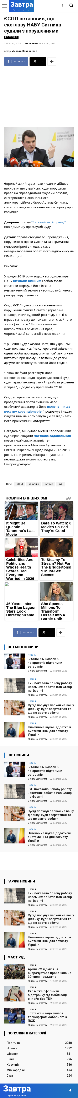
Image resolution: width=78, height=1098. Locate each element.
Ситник (49, 484)
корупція (34, 484)
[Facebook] (62, 5)
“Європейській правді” (48, 222)
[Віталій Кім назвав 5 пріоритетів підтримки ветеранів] (14, 661)
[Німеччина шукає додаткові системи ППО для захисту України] (14, 729)
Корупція (11, 37)
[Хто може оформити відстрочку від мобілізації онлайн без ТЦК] (14, 993)
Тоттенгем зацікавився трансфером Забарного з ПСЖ (47, 1017)
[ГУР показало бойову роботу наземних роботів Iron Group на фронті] (14, 685)
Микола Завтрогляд (24, 50)
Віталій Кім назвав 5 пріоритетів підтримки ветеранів (45, 662)
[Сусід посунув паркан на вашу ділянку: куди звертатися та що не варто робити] (14, 707)
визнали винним (27, 281)
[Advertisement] (39, 94)
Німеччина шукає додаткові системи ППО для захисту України (49, 731)
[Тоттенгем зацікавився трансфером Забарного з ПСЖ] (14, 1015)
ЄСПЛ (19, 484)
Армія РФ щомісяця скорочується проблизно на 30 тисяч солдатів (49, 973)
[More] (51, 61)
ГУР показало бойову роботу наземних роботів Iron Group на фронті (50, 687)
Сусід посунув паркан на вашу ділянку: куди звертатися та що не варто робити (51, 709)
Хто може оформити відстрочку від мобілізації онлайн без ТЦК (47, 995)
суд (60, 484)
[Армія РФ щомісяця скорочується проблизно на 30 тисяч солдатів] (14, 971)
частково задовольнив (52, 436)
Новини (32, 655)
